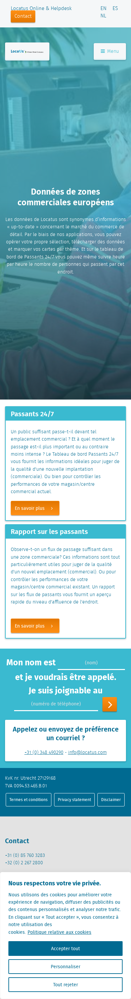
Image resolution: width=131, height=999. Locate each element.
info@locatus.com (87, 752)
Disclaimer (111, 799)
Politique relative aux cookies (59, 932)
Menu (112, 51)
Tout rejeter (65, 984)
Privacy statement (74, 799)
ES (115, 8)
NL (103, 16)
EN (103, 8)
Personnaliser (65, 966)
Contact (23, 16)
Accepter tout (65, 948)
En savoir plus (30, 508)
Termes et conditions (28, 799)
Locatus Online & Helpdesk (41, 8)
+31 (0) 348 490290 (44, 752)
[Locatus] (27, 51)
